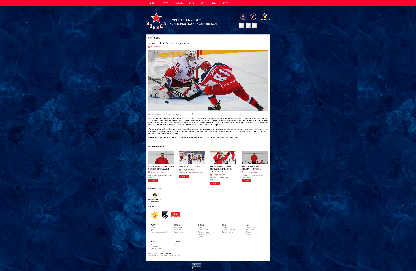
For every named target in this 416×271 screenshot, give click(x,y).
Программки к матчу (156, 249)
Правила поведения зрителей (159, 232)
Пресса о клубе (178, 232)
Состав (200, 227)
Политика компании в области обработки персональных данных (164, 255)
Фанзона (226, 3)
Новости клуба (178, 227)
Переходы (201, 237)
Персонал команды (203, 232)
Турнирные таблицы (227, 232)
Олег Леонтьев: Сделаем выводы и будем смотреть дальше (161, 167)
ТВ (151, 244)
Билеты (152, 3)
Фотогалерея (154, 246)
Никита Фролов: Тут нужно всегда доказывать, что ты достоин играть (221, 169)
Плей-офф (225, 227)
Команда (179, 3)
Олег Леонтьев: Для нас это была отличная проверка (252, 167)
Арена (152, 230)
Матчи (191, 3)
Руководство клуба (251, 227)
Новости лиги (177, 230)
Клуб (203, 3)
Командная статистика (204, 234)
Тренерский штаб (203, 230)
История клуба (250, 230)
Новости (165, 3)
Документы (249, 232)
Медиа (213, 3)
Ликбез (176, 244)
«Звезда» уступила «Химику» (190, 166)
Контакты (248, 234)
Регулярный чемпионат (228, 230)
